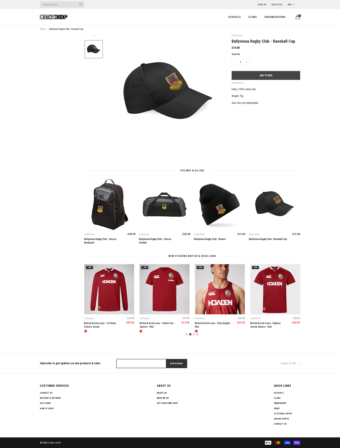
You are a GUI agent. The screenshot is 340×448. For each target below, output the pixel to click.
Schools (234, 17)
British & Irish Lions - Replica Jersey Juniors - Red (265, 325)
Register (276, 4)
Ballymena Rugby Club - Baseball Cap (268, 239)
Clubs (252, 17)
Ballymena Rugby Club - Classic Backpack (100, 241)
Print (277, 408)
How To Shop (47, 408)
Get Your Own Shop (167, 403)
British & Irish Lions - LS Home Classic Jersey (100, 325)
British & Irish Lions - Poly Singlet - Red (213, 325)
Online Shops (281, 419)
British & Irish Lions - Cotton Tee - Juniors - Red (157, 325)
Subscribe (176, 363)
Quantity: (236, 54)
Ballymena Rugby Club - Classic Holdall (155, 241)
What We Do (163, 398)
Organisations (275, 17)
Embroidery (280, 403)
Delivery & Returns (50, 398)
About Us (162, 393)
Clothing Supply (283, 413)
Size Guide (45, 403)
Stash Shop (54, 442)
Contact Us (46, 393)
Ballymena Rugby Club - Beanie (210, 239)
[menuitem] (235, 17)
